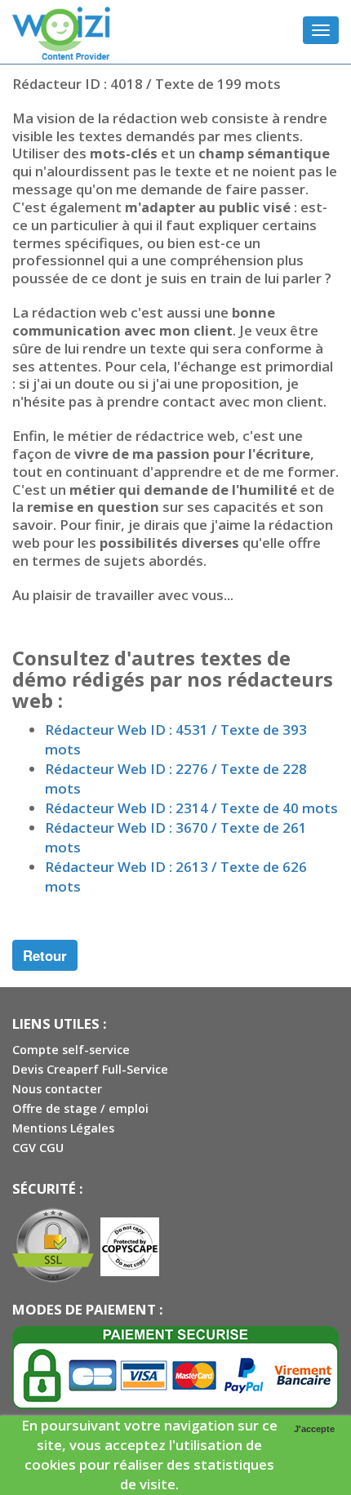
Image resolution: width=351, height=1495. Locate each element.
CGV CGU (38, 1147)
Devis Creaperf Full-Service (90, 1069)
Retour (45, 955)
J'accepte (314, 1429)
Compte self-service (71, 1049)
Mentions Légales (63, 1128)
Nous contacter (57, 1089)
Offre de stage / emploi (80, 1108)
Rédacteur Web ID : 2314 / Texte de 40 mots (191, 808)
